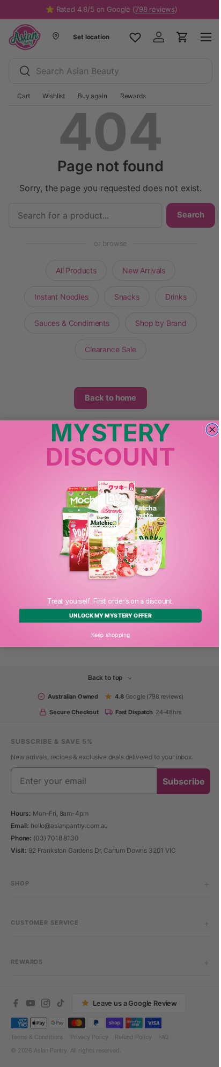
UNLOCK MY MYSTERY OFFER (106, 615)
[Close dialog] (208, 429)
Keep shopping (106, 634)
